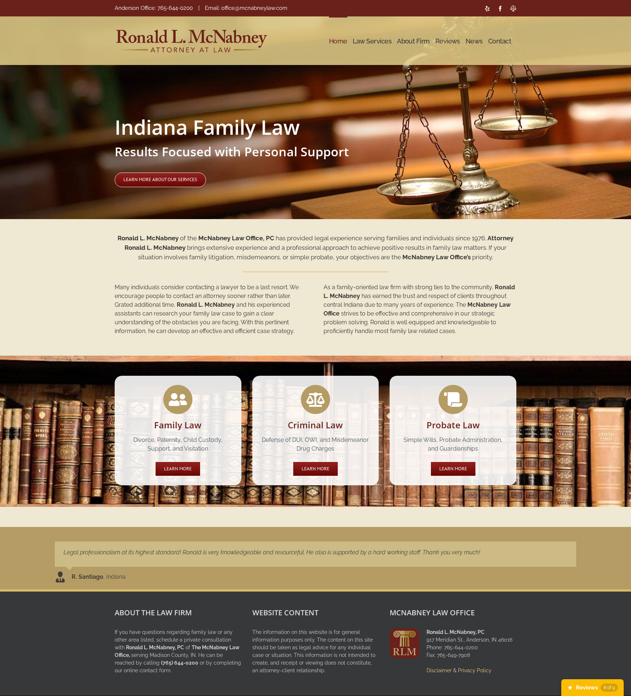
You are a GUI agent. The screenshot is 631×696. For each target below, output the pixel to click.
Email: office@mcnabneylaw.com (246, 8)
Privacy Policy (475, 670)
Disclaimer (439, 670)
